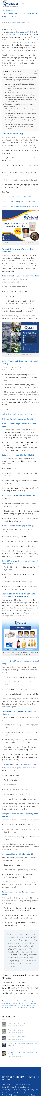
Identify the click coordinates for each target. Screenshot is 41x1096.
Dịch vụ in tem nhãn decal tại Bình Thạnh (23, 1053)
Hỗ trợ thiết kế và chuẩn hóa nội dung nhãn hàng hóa (22, 121)
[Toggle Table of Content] (34, 72)
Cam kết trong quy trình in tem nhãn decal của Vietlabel (22, 101)
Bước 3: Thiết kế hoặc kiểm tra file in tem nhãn (22, 89)
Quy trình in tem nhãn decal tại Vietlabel (20, 77)
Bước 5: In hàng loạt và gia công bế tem (21, 95)
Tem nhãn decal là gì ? (12, 75)
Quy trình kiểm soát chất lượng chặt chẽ (21, 117)
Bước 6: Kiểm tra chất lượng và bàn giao (21, 97)
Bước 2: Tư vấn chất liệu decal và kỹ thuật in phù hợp (22, 85)
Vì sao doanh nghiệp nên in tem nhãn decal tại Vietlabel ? (19, 105)
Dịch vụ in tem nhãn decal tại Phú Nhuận (22, 1045)
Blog (3, 11)
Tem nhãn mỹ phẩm (16, 1030)
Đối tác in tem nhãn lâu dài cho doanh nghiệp (21, 127)
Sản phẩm (9, 11)
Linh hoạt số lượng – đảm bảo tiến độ (20, 124)
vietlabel (25, 22)
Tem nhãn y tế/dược (16, 1037)
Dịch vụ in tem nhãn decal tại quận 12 (17, 197)
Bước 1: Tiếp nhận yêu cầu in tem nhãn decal (20, 81)
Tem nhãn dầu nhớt (16, 1023)
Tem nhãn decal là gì (24, 1005)
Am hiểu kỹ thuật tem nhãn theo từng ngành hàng (20, 110)
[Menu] (23, 3)
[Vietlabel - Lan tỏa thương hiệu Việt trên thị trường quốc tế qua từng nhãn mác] (11, 3)
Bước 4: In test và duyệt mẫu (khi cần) (20, 93)
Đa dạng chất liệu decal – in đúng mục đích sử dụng (22, 114)
